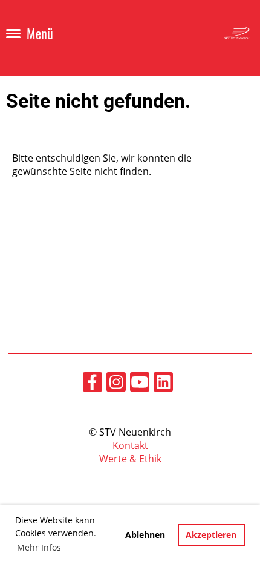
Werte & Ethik (130, 458)
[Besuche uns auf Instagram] (116, 384)
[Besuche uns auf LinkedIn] (163, 384)
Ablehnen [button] (145, 534)
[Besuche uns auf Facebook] (92, 384)
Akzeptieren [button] (211, 534)
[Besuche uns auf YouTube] (139, 384)
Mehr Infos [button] (39, 547)
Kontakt (130, 445)
